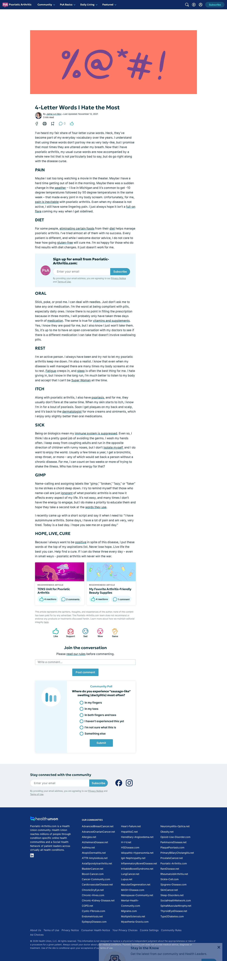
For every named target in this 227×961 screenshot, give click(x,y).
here (46, 622)
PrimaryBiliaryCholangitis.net (177, 852)
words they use (95, 507)
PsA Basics (66, 4)
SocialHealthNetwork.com (175, 900)
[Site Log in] (200, 4)
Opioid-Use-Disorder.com (175, 836)
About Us (35, 930)
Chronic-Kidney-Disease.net (98, 900)
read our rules (76, 654)
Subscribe (120, 271)
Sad (83, 632)
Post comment (85, 672)
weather (60, 188)
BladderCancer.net (92, 868)
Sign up (209, 937)
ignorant (67, 493)
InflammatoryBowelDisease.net (139, 863)
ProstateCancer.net (171, 858)
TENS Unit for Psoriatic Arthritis (54, 591)
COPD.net (87, 905)
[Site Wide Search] (187, 4)
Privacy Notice (196, 945)
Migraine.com (129, 911)
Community (45, 4)
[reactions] (71, 123)
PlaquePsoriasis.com (172, 847)
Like (54, 632)
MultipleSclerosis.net (133, 916)
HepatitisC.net (129, 831)
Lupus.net (126, 879)
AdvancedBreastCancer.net (98, 826)
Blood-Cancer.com (93, 874)
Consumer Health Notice (95, 930)
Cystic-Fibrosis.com (93, 911)
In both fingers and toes (100, 715)
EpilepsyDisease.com (94, 921)
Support (69, 632)
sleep (81, 371)
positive (80, 542)
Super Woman (81, 380)
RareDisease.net (169, 868)
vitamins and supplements (111, 320)
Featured (107, 4)
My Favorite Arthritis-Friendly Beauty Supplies (110, 591)
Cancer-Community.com (96, 879)
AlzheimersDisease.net (95, 842)
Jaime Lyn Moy (53, 114)
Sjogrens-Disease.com (173, 884)
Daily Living (87, 4)
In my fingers (93, 702)
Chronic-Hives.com (93, 895)
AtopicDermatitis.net (94, 852)
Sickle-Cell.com (169, 879)
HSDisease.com (130, 847)
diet (112, 228)
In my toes (91, 708)
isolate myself (113, 447)
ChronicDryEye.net (93, 889)
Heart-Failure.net (131, 826)
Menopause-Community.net (137, 895)
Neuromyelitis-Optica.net (175, 826)
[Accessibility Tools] (193, 4)
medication (55, 320)
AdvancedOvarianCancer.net (98, 831)
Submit (101, 742)
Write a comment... (50, 662)
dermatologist (72, 411)
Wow (98, 632)
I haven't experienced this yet (104, 721)
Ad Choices (37, 934)
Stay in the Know (145, 923)
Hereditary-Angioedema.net (137, 836)
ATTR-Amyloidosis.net (95, 858)
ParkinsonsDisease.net (173, 842)
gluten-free (65, 242)
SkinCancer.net (169, 889)
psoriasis (98, 397)
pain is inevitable (47, 202)
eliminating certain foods (77, 228)
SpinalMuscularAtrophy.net (175, 905)
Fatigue (51, 371)
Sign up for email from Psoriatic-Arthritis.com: (81, 261)
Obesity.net (167, 831)
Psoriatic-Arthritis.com (173, 863)
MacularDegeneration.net (135, 884)
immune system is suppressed (96, 433)
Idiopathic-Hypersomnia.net (137, 852)
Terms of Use (64, 281)
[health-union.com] (44, 819)
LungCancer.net (130, 874)
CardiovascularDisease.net (97, 884)
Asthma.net (88, 847)
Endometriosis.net (92, 916)
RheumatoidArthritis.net (174, 874)
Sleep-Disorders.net (172, 895)
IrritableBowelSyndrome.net (137, 868)
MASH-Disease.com (132, 889)
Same (113, 632)
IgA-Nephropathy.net (133, 858)
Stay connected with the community (60, 775)
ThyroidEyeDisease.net (173, 911)
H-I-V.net (126, 842)
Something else (95, 733)
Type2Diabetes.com (172, 916)
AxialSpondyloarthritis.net (97, 863)
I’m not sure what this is (100, 727)
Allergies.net (89, 836)
